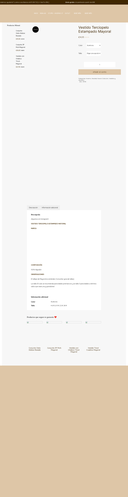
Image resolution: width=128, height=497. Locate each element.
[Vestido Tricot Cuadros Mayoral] (93, 323)
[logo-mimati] (12, 5)
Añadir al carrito (99, 72)
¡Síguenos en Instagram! (39, 219)
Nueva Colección (103, 78)
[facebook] (114, 2)
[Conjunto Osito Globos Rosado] (34, 323)
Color (80, 45)
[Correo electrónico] (56, 197)
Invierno (88, 78)
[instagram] (117, 2)
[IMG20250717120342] (52, 108)
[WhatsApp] (51, 197)
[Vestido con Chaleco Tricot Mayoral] (74, 323)
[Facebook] (46, 197)
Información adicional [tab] (50, 208)
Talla (80, 53)
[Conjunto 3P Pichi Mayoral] (54, 323)
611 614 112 (33, 2)
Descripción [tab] (33, 208)
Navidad (94, 78)
